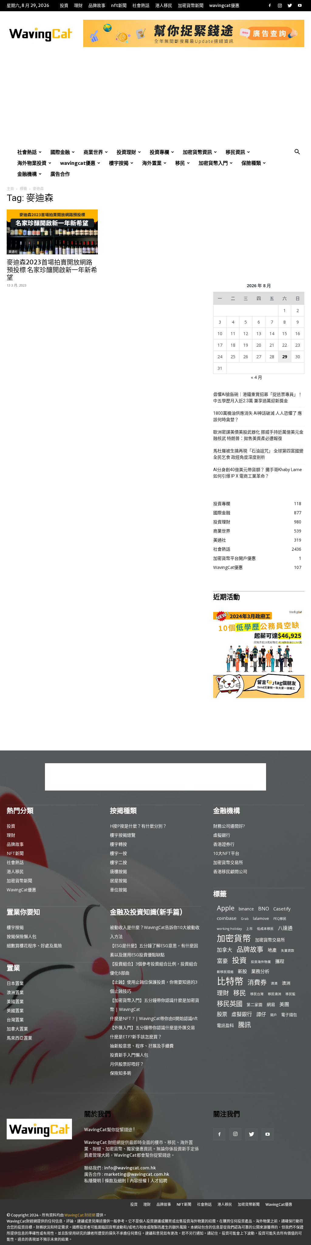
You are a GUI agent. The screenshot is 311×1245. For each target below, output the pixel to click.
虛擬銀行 (221, 835)
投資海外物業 (261, 962)
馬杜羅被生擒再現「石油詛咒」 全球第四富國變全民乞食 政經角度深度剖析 (258, 454)
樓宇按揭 (118, 163)
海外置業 (152, 163)
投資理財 (126, 152)
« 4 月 (256, 377)
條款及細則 (115, 1180)
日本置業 (15, 983)
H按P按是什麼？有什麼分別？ (138, 826)
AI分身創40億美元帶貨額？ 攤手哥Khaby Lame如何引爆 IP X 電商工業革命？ (257, 472)
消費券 (257, 982)
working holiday (229, 929)
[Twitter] (289, 5)
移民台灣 (257, 994)
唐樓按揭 (118, 871)
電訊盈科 (225, 1025)
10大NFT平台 (226, 853)
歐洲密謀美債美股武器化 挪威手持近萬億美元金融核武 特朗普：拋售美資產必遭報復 (258, 435)
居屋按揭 (118, 880)
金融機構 (27, 174)
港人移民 (163, 5)
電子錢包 (289, 1014)
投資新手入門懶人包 (129, 1055)
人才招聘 (158, 1180)
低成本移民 (265, 929)
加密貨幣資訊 (197, 152)
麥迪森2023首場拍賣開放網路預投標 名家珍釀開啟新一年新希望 (52, 269)
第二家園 (254, 1004)
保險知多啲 (120, 1073)
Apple (225, 908)
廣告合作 (60, 174)
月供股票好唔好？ (127, 1064)
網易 (271, 1004)
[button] (297, 152)
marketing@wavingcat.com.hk (136, 1174)
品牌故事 (96, 5)
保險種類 (251, 163)
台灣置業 (15, 1019)
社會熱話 (140, 5)
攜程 (279, 961)
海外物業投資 (31, 163)
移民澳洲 (274, 994)
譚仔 (261, 1014)
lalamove (261, 918)
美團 (284, 1004)
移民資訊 (235, 152)
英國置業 (15, 1010)
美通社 (13, 252)
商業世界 (93, 152)
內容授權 (138, 1180)
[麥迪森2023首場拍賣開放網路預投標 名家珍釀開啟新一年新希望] (52, 231)
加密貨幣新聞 (190, 5)
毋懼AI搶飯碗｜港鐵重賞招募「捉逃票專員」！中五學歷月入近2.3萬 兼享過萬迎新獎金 (257, 397)
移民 (180, 163)
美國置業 (15, 1001)
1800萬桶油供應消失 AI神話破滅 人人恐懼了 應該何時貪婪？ (257, 416)
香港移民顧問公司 (230, 871)
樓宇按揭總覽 (122, 835)
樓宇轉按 (118, 844)
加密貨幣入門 (213, 163)
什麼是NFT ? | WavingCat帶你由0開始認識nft (154, 1018)
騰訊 (244, 1024)
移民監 (290, 994)
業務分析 (260, 971)
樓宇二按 (118, 862)
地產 (272, 950)
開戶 (273, 1015)
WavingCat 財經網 (79, 1215)
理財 (78, 5)
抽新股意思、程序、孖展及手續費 (142, 1046)
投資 (64, 5)
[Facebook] (269, 5)
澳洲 (286, 983)
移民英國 (229, 1003)
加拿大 (224, 950)
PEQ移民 (279, 919)
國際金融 (60, 152)
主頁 (10, 188)
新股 (242, 971)
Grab (245, 919)
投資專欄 (159, 152)
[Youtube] (299, 5)
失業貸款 (287, 950)
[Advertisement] (155, 101)
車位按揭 (118, 890)
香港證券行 (223, 844)
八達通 (285, 928)
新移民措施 (225, 972)
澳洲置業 (15, 992)
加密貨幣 (234, 938)
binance (246, 909)
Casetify (282, 909)
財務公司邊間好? (229, 826)
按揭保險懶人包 (21, 936)
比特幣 (230, 981)
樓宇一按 (118, 853)
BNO (263, 909)
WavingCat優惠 (224, 5)
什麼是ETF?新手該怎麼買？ (136, 1036)
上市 (249, 929)
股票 (222, 1014)
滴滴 (274, 983)
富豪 (222, 961)
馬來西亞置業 (19, 1038)
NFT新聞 (119, 5)
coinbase (227, 918)
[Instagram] (279, 5)
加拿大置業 (17, 1029)
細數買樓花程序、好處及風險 (34, 945)
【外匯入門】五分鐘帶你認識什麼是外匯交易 (152, 1027)
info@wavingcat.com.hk (130, 1168)
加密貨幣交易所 (228, 862)
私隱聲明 (92, 1180)
